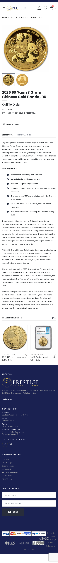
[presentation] (5, 48)
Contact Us (6, 459)
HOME (4, 17)
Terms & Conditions (10, 472)
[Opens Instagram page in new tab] (11, 444)
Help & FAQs (7, 462)
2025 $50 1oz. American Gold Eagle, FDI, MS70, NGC (43, 357)
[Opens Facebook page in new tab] (5, 444)
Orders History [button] (8, 466)
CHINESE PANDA (36, 17)
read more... (7, 399)
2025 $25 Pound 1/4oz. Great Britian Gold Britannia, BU (15, 357)
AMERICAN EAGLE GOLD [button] (39, 354)
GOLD (23, 17)
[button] (39, 8)
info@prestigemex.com (11, 426)
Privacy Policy (7, 475)
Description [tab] (7, 135)
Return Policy (7, 479)
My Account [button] (6, 469)
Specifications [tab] (24, 135)
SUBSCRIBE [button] (13, 512)
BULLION (14, 17)
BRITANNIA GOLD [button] (9, 354)
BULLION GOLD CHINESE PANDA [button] (23, 113)
